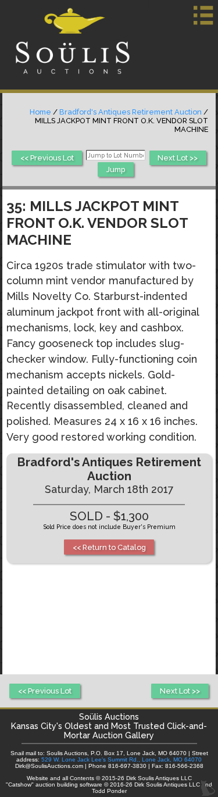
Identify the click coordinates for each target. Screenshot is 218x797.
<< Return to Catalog (109, 547)
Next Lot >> (178, 157)
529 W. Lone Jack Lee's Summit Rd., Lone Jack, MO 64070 (121, 759)
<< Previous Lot (47, 157)
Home (40, 112)
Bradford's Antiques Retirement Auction (130, 112)
